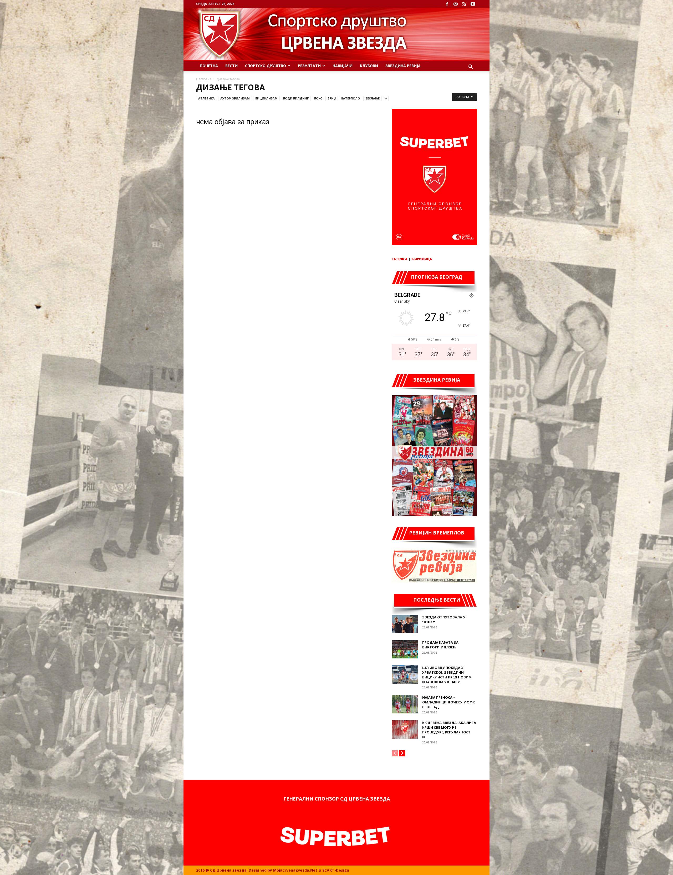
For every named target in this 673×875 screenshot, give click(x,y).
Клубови (369, 65)
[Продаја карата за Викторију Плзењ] (405, 649)
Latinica (399, 259)
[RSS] (464, 4)
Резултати (309, 65)
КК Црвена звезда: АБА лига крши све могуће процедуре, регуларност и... (449, 729)
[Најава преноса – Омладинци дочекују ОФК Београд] (405, 704)
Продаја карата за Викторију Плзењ (440, 644)
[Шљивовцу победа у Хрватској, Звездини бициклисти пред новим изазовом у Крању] (405, 674)
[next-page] (402, 753)
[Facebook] (447, 4)
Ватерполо (350, 98)
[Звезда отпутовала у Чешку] (405, 624)
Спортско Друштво (265, 65)
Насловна (203, 79)
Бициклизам (266, 98)
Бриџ (332, 98)
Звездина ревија (403, 65)
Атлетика (206, 98)
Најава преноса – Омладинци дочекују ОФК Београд (448, 702)
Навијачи (343, 65)
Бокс (318, 98)
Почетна (209, 65)
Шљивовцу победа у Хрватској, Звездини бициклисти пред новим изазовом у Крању (447, 674)
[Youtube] (473, 4)
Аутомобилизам (235, 98)
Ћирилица (421, 259)
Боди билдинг (296, 98)
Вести (231, 65)
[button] (470, 67)
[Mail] (456, 4)
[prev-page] (395, 753)
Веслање (372, 98)
